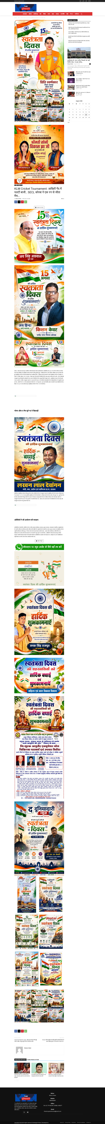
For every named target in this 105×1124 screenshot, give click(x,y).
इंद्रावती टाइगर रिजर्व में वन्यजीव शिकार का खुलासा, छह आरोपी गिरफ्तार (79, 37)
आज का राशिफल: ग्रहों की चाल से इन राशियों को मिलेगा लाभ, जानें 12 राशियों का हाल (78, 32)
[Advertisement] (39, 387)
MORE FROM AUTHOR (33, 1057)
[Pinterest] (22, 200)
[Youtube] (27, 1110)
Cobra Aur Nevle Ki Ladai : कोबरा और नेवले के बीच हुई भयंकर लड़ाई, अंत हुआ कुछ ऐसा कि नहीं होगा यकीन (25, 1038)
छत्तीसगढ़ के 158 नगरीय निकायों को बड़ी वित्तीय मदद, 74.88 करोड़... (79, 61)
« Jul (68, 122)
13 (79, 112)
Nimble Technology (18, 1122)
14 (83, 112)
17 (69, 114)
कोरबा (17, 183)
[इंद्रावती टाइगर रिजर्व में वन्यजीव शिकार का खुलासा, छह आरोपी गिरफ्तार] (71, 87)
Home (15, 17)
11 (72, 112)
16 (89, 112)
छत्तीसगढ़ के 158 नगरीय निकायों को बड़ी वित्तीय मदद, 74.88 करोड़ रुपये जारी (78, 23)
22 (86, 114)
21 (83, 114)
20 (79, 114)
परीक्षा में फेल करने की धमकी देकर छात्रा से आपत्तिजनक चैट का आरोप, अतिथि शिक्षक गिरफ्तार (79, 28)
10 (69, 112)
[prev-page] (15, 1078)
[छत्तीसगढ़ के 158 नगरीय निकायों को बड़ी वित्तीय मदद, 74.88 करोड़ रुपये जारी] (79, 52)
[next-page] (17, 1078)
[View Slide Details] (39, 545)
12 (76, 112)
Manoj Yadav (18, 196)
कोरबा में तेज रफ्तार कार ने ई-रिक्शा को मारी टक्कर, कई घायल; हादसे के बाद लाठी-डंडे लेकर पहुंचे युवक (22, 1074)
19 (76, 114)
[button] (81, 14)
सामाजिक (21, 183)
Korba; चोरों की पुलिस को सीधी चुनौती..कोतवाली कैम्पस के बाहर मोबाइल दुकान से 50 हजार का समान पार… (53, 1038)
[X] (19, 200)
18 (72, 114)
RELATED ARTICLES (20, 1057)
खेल (18, 17)
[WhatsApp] (25, 200)
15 (86, 112)
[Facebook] (15, 200)
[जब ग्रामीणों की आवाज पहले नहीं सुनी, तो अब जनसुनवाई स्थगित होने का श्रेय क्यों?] (39, 1066)
